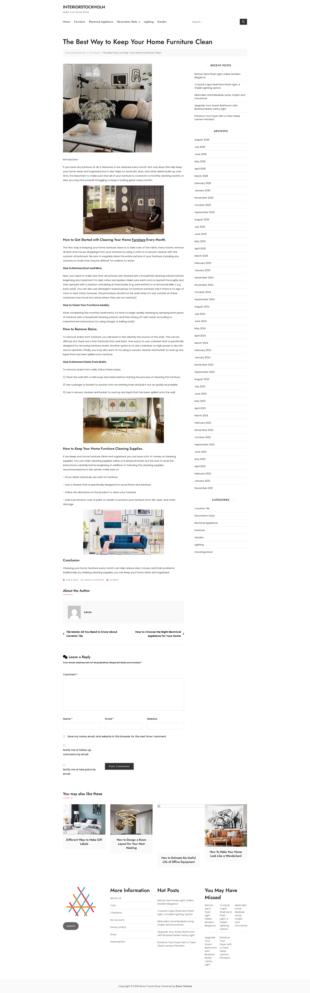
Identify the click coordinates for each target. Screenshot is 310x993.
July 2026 (200, 147)
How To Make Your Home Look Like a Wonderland (226, 854)
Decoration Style (127, 22)
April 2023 (200, 408)
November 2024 (204, 284)
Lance (88, 612)
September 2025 (205, 212)
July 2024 (200, 314)
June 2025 (201, 234)
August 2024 (202, 306)
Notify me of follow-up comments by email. (77, 752)
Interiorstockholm (84, 7)
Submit (71, 926)
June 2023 (201, 393)
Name (67, 719)
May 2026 (200, 161)
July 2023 (200, 386)
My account (117, 920)
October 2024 (203, 292)
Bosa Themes (184, 986)
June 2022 (200, 451)
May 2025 (200, 241)
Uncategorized (203, 552)
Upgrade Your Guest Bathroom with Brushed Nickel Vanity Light (216, 107)
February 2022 (203, 473)
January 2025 (202, 270)
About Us (115, 898)
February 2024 (203, 350)
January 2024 (202, 357)
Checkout (116, 912)
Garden (162, 22)
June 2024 (201, 321)
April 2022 (200, 466)
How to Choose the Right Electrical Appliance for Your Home (158, 634)
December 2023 (204, 364)
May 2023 (200, 401)
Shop (113, 934)
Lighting (149, 22)
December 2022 (204, 430)
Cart (113, 905)
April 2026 (200, 168)
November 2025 (204, 197)
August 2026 (202, 139)
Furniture (79, 22)
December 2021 (204, 488)
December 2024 (204, 277)
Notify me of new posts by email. (79, 772)
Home (66, 22)
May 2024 (200, 328)
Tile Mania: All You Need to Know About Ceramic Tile (91, 634)
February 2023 (203, 422)
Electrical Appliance (101, 22)
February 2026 (203, 183)
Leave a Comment (94, 580)
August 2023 (202, 379)
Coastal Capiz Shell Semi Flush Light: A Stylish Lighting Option (217, 86)
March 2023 (201, 415)
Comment (70, 674)
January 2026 (202, 190)
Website (152, 719)
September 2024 (205, 299)
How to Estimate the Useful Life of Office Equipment (178, 860)
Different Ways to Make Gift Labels (84, 842)
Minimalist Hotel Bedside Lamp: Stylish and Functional (220, 96)
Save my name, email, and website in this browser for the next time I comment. (117, 736)
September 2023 (205, 372)
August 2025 (202, 219)
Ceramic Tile (202, 508)
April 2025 (200, 248)
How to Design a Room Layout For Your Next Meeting (131, 844)
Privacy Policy (118, 927)
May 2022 (200, 459)
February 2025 (203, 263)
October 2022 (203, 437)
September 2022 (204, 444)
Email (109, 719)
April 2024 (200, 335)
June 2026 (201, 154)
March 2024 (201, 343)
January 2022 (202, 480)
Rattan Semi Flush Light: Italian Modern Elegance (217, 75)
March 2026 (201, 176)
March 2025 (201, 255)
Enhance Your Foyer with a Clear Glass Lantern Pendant (217, 117)
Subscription (117, 941)
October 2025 (203, 205)
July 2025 (200, 226)
